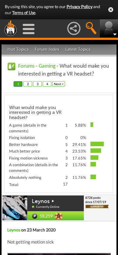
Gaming (47, 66)
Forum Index (47, 49)
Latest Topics (77, 49)
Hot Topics (18, 49)
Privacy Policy (80, 6)
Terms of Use (23, 12)
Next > (59, 84)
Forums (26, 66)
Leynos (41, 201)
